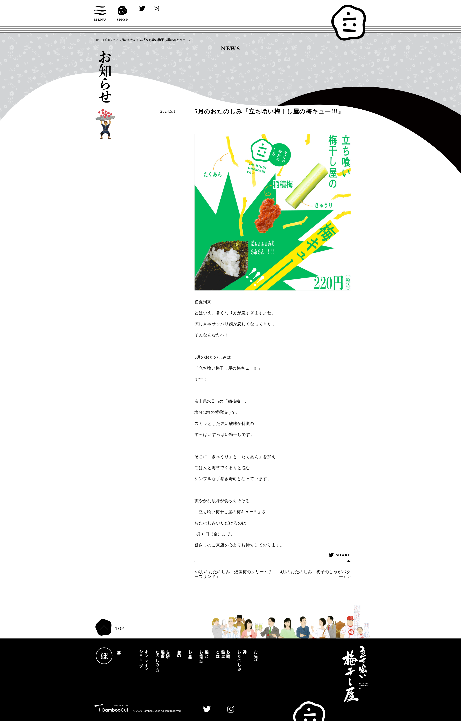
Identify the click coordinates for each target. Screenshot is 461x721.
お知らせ (109, 40)
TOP (95, 40)
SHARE (343, 555)
